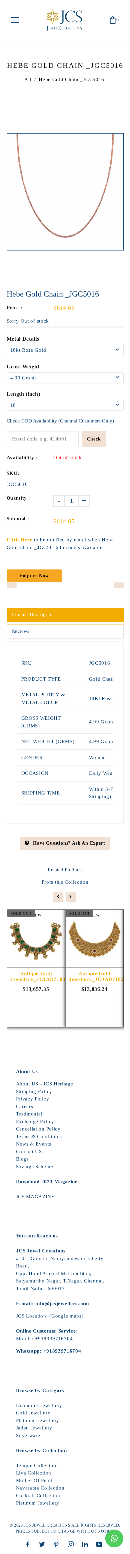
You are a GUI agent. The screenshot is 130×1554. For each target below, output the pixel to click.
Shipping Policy (34, 1091)
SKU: (13, 473)
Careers (24, 1106)
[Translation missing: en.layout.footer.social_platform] (29, 1544)
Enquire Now (34, 575)
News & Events (33, 1144)
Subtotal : (18, 518)
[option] (65, 192)
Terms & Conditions (39, 1136)
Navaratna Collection (40, 1488)
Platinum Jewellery (38, 1420)
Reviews (20, 631)
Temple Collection (37, 1465)
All (27, 79)
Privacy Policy (32, 1098)
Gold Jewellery (33, 1412)
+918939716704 (54, 1338)
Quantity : (18, 498)
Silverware (28, 1435)
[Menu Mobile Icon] (15, 20)
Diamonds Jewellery (39, 1405)
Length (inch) (23, 394)
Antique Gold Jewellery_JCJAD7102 (94, 976)
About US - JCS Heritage (44, 1083)
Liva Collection (34, 1473)
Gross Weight (23, 366)
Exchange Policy (35, 1121)
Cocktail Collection (38, 1495)
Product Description (33, 614)
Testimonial (29, 1113)
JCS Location (31, 1316)
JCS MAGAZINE (35, 1196)
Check (94, 439)
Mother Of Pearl (34, 1480)
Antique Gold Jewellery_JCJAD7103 (36, 976)
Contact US (29, 1151)
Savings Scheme (34, 1166)
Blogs (22, 1159)
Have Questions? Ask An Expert (69, 843)
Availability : (22, 457)
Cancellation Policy (38, 1129)
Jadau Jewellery (34, 1427)
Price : (15, 307)
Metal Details (23, 339)
